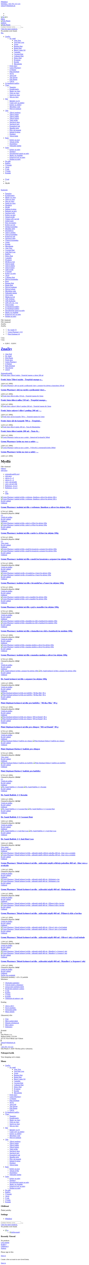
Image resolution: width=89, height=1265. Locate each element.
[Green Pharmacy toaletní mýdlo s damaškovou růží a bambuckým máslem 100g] (29, 622)
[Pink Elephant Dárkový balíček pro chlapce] (32, 741)
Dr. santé (13, 38)
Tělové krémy (14, 118)
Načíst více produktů (8, 975)
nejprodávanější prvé (12, 474)
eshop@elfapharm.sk (8, 1043)
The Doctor (13, 77)
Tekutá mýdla (14, 142)
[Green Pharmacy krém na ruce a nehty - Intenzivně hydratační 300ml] (25, 437)
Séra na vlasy (14, 97)
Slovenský (16, 1232)
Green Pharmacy (15, 68)
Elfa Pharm (13, 79)
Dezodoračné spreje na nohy (19, 153)
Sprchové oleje (15, 122)
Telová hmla (14, 136)
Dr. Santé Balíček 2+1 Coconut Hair (17, 817)
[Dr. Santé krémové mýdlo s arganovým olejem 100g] (38, 671)
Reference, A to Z (11, 486)
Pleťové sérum (10, 289)
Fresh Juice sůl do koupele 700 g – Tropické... (21, 421)
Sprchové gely (14, 124)
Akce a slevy (9, 1006)
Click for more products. (9, 29)
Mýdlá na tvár (10, 262)
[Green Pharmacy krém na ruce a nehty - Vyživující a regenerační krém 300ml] (28, 448)
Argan (16, 44)
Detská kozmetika (11, 227)
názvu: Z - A (9, 480)
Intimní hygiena (15, 132)
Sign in (3, 1256)
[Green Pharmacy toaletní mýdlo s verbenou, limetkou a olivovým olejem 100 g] (29, 498)
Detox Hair (18, 58)
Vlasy (7, 85)
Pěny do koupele (15, 130)
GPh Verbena (9, 299)
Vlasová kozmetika (11, 240)
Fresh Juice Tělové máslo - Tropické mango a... (22, 379)
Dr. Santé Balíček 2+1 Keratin (14, 795)
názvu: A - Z (9, 478)
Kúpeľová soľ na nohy (17, 157)
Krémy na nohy (15, 150)
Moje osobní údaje (11, 1021)
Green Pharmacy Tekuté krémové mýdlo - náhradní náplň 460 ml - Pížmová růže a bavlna (41, 913)
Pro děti (8, 161)
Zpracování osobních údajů (14, 987)
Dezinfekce (13, 144)
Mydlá (7, 207)
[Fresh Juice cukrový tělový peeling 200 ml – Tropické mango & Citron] (26, 406)
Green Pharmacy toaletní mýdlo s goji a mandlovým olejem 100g (30, 607)
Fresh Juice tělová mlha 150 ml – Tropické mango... (24, 400)
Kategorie (4, 190)
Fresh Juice (13, 66)
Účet (6, 1019)
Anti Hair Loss (19, 42)
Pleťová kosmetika (11, 279)
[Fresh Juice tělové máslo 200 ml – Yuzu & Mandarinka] (20, 427)
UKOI (12, 81)
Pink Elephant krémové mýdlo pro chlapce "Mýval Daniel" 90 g (29, 727)
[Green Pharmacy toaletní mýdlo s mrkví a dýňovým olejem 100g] (24, 524)
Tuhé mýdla (14, 120)
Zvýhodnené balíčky (12, 83)
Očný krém (9, 295)
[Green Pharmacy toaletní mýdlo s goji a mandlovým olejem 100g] (24, 598)
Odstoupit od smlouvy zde (14, 998)
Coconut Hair (18, 54)
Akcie (7, 167)
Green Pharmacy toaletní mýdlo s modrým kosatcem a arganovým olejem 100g (36, 559)
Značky (7, 36)
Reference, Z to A (11, 488)
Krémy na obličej (15, 105)
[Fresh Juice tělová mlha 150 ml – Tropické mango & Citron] (22, 396)
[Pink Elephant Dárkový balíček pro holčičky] (33, 763)
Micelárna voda (15, 107)
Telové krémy (10, 268)
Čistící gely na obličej (17, 103)
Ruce (7, 281)
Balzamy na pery (11, 211)
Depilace (13, 134)
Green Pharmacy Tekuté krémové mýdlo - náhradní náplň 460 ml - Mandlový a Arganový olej (43, 961)
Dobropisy (8, 1027)
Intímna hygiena (10, 209)
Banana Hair (18, 46)
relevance (4, 470)
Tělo (6, 111)
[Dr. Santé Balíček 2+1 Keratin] (23, 787)
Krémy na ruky (10, 215)
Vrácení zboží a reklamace (14, 985)
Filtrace (3, 468)
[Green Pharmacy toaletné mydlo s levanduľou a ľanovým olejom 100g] (26, 574)
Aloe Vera (17, 40)
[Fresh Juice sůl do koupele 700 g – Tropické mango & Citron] (22, 417)
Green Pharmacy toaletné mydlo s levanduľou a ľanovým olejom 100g (32, 583)
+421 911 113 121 (7, 1047)
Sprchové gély (10, 213)
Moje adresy (9, 1025)
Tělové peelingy (15, 112)
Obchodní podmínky (12, 983)
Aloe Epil (13, 75)
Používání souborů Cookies (14, 989)
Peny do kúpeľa (10, 223)
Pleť (6, 99)
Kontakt (8, 173)
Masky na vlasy (15, 91)
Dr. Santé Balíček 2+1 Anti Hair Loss (17, 839)
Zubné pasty (9, 221)
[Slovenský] (3, 17)
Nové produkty (10, 1008)
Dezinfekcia (9, 231)
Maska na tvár (10, 297)
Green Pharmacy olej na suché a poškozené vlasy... (23, 390)
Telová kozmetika (11, 234)
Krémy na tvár (10, 225)
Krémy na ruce (15, 140)
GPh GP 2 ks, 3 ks (11, 303)
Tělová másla (14, 114)
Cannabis (17, 52)
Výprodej (8, 165)
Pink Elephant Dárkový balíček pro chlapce (20, 749)
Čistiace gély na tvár (12, 219)
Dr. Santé (12, 330)
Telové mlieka (10, 266)
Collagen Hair (19, 56)
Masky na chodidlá (16, 155)
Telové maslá (9, 264)
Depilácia (8, 205)
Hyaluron (17, 60)
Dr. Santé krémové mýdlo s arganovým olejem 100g (24, 679)
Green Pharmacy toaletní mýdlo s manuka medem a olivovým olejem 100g (34, 655)
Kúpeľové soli (10, 236)
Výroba (7, 171)
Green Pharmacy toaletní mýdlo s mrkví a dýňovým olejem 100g (30, 533)
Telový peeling (10, 232)
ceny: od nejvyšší (11, 484)
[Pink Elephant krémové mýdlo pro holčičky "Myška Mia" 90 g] (23, 694)
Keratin (16, 62)
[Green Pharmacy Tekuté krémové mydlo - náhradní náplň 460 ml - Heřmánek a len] (30, 880)
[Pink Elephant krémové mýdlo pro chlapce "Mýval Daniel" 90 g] (24, 718)
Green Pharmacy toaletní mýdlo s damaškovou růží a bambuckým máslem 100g (36, 631)
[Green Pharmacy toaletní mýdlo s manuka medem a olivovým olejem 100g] (27, 646)
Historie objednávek (12, 1023)
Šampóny (13, 87)
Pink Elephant (14, 72)
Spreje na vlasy (15, 95)
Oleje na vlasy (14, 93)
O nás (7, 169)
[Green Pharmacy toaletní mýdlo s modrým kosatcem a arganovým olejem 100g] (29, 550)
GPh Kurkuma (10, 301)
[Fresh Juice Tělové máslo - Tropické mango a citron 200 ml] (22, 375)
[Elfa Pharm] (5, 21)
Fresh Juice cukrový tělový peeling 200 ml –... (21, 410)
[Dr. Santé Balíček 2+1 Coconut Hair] (28, 809)
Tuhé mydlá (9, 270)
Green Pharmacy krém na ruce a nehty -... (19, 441)
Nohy (7, 148)
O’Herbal (13, 70)
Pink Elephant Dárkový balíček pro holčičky (21, 771)
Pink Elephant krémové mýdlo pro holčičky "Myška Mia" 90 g (29, 703)
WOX (12, 74)
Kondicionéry (14, 89)
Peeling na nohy (15, 159)
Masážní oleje (14, 128)
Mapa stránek (9, 1012)
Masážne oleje (10, 229)
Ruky (7, 138)
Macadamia (18, 64)
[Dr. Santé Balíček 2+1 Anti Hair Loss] (28, 831)
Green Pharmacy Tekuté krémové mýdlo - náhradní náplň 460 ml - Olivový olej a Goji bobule (43, 937)
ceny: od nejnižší (11, 482)
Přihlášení (8, 1219)
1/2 (6, 491)
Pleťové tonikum (15, 109)
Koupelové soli (15, 126)
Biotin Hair (18, 48)
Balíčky (8, 163)
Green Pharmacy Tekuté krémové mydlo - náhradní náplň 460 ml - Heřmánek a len (38, 889)
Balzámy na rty (15, 101)
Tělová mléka (14, 116)
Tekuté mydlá (10, 217)
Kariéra (7, 993)
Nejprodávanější (6, 373)
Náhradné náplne (15, 146)
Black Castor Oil (19, 50)
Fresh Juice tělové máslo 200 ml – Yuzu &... (20, 431)
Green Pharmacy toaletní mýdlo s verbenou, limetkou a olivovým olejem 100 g (36, 507)
